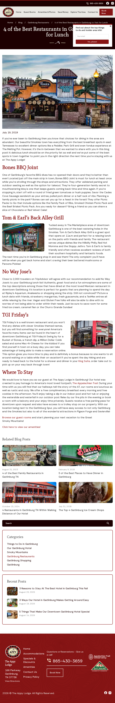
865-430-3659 (94, 3)
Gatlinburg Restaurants (38, 22)
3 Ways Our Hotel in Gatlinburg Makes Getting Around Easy (54, 600)
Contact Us (93, 12)
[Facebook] (107, 3)
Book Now (104, 12)
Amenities (29, 667)
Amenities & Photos (46, 12)
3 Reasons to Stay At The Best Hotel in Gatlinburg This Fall (53, 588)
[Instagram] (112, 3)
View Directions (12, 681)
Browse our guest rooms (16, 417)
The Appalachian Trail (85, 383)
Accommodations (33, 653)
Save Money (63, 12)
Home (18, 12)
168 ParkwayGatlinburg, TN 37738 (12, 674)
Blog (20, 22)
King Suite (84, 361)
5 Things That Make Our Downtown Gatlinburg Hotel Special (54, 611)
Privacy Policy (31, 677)
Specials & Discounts (29, 660)
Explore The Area (78, 12)
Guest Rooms (30, 12)
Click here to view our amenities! (21, 427)
